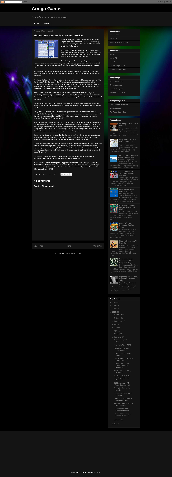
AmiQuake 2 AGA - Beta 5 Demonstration (123, 404)
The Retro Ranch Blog (118, 112)
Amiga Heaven (115, 35)
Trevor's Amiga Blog (117, 89)
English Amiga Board (117, 66)
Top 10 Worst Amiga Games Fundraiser (121, 410)
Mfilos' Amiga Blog (116, 81)
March (116, 334)
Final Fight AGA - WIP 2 (122, 345)
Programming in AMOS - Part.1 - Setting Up (128, 140)
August (117, 324)
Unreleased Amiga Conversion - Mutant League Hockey (126, 261)
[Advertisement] (49, 449)
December (118, 315)
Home (36, 24)
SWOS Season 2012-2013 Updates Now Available (127, 173)
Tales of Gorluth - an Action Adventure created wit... (121, 365)
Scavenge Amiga (116, 85)
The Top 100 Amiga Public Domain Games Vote (128, 156)
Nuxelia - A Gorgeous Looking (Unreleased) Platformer (127, 207)
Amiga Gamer (47, 8)
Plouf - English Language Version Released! (123, 415)
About (46, 24)
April (116, 331)
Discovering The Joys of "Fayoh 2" (123, 394)
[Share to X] (66, 174)
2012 (114, 424)
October (117, 318)
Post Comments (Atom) (73, 253)
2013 (114, 312)
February (117, 337)
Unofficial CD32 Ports (117, 93)
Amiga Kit (113, 39)
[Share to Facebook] (68, 174)
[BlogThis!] (64, 174)
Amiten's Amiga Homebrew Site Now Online (126, 225)
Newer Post (38, 246)
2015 (114, 306)
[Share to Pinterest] (70, 174)
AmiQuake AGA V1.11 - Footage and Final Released (122, 378)
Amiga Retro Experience (119, 42)
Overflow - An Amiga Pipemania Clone (126, 190)
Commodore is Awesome (119, 104)
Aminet (112, 62)
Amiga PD (113, 58)
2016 (114, 302)
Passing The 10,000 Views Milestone (121, 349)
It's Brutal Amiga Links (118, 69)
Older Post (97, 246)
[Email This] (61, 174)
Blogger (97, 472)
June (116, 327)
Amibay (112, 54)
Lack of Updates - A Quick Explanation (123, 359)
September (118, 321)
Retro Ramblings (116, 108)
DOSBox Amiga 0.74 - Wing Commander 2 (122, 384)
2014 (114, 309)
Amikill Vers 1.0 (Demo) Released (122, 372)
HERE (50, 169)
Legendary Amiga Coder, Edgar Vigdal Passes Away (128, 279)
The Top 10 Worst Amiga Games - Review (123, 399)
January (117, 420)
